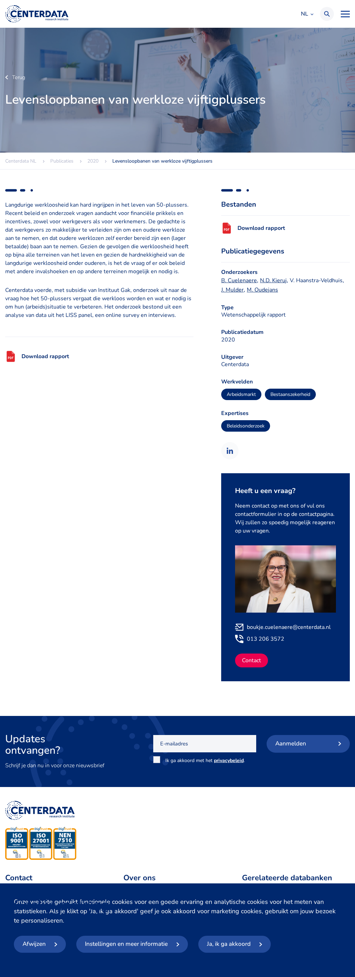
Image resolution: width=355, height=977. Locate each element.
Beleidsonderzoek (246, 426)
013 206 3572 (265, 639)
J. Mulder (232, 290)
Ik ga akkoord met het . (206, 760)
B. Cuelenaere (239, 280)
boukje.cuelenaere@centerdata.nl (289, 627)
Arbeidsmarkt (241, 394)
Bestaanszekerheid (290, 394)
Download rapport (45, 356)
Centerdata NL (36, 14)
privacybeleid (229, 760)
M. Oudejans (262, 290)
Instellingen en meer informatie (126, 944)
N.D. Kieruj (273, 280)
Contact (251, 660)
